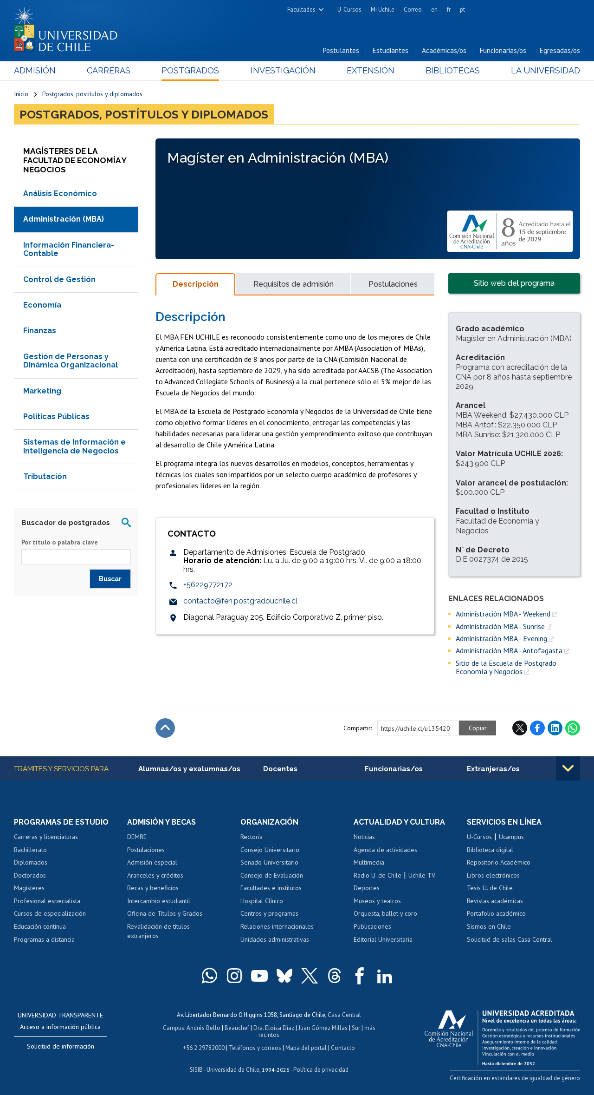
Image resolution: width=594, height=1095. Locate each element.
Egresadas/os (560, 50)
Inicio (21, 94)
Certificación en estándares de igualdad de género (515, 1078)
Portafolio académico (496, 913)
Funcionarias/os (503, 50)
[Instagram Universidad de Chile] (234, 975)
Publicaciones (372, 926)
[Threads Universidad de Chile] (334, 975)
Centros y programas (269, 913)
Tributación (45, 476)
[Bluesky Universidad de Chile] (284, 975)
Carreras (108, 70)
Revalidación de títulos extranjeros (158, 931)
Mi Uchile (382, 9)
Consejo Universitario (269, 850)
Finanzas (39, 330)
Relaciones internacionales (277, 926)
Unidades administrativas (274, 939)
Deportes (367, 888)
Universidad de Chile (233, 1070)
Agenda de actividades (385, 850)
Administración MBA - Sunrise (500, 626)
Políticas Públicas (56, 416)
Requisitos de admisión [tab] (293, 284)
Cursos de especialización (50, 913)
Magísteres (29, 888)
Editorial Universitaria (383, 939)
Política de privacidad (321, 1070)
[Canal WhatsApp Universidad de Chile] (209, 975)
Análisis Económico (60, 193)
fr (449, 9)
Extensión (370, 70)
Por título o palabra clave (59, 542)
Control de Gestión (59, 279)
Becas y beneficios (153, 888)
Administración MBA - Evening (501, 638)
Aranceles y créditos (155, 875)
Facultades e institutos (271, 888)
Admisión (35, 70)
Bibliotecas (453, 70)
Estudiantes (390, 50)
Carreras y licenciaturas (46, 837)
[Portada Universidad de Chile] (69, 27)
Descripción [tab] (196, 284)
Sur (356, 1028)
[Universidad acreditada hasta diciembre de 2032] (502, 1035)
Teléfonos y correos (255, 1048)
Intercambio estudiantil (158, 901)
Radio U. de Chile (377, 875)
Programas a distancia (44, 939)
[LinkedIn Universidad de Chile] (384, 975)
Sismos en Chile (489, 926)
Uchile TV (421, 875)
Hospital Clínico (261, 901)
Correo (413, 9)
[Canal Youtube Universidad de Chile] (259, 975)
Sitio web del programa (514, 283)
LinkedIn (555, 728)
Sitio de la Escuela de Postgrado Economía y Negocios (506, 667)
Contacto (343, 1048)
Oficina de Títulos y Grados (164, 913)
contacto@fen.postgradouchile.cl (240, 601)
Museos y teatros (377, 901)
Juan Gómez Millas (323, 1028)
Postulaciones (146, 850)
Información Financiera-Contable (68, 249)
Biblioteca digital (490, 850)
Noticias (364, 837)
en (434, 9)
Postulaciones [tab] (393, 284)
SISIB (196, 1070)
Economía (42, 305)
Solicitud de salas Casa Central (509, 939)
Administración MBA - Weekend (503, 614)
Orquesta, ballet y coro (385, 913)
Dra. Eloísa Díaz (273, 1028)
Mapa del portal (306, 1048)
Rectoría (251, 837)
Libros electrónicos (493, 875)
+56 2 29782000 (204, 1048)
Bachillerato (30, 850)
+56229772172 (207, 584)
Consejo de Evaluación (271, 875)
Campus (173, 1028)
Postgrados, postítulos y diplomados (92, 94)
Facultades (301, 9)
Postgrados (190, 70)
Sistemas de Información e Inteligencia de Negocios (74, 446)
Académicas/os (444, 50)
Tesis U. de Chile (490, 888)
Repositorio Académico (498, 862)
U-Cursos (349, 9)
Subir (165, 728)
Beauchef (237, 1028)
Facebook (537, 728)
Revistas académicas (495, 901)
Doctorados (30, 875)
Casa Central (344, 1015)
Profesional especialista (47, 901)
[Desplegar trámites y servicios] (568, 768)
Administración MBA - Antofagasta (509, 650)
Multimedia (369, 862)
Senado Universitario (269, 862)
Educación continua (40, 926)
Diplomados (30, 862)
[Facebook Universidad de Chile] (359, 975)
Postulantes (341, 50)
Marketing (42, 391)
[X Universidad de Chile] (309, 975)
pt (462, 9)
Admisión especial (152, 862)
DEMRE (137, 837)
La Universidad (545, 70)
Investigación (283, 70)
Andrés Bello (203, 1028)
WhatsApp (572, 728)
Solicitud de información (60, 1046)
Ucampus (511, 837)
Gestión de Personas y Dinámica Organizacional (70, 360)
